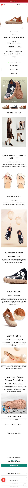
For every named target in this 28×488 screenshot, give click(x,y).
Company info (13, 480)
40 (8, 53)
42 (15, 53)
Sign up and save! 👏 (13, 473)
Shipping (9, 43)
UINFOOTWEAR (13, 483)
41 (12, 53)
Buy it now (14, 73)
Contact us (13, 477)
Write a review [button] (14, 465)
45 (14, 57)
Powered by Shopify (14, 486)
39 (4, 53)
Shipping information (14, 416)
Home (13, 34)
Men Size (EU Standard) (14, 51)
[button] (17, 5)
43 (19, 53)
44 (23, 53)
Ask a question (14, 419)
